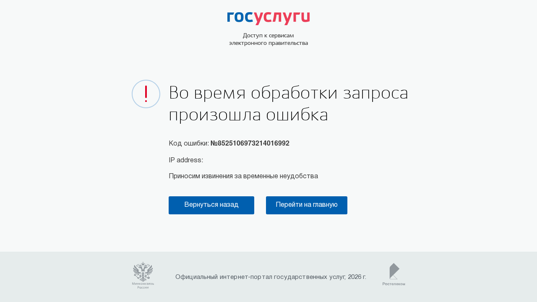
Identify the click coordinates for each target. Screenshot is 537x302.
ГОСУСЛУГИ (268, 18)
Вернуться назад (211, 205)
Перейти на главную (307, 205)
